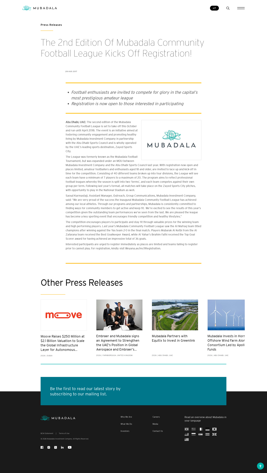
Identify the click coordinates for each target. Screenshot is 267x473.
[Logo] (58, 418)
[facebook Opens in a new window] (42, 447)
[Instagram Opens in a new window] (48, 447)
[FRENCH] (200, 429)
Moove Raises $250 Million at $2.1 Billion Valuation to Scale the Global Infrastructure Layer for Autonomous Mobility (63, 343)
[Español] (200, 434)
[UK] (214, 434)
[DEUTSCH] (207, 429)
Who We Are (126, 417)
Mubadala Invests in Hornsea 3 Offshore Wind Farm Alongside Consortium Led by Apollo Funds (230, 342)
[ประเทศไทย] (207, 434)
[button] (260, 466)
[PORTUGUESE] (186, 429)
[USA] (186, 439)
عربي (214, 8)
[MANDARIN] (193, 429)
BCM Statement (47, 433)
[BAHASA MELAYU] (186, 434)
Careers (156, 417)
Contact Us (158, 431)
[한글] (214, 429)
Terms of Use (64, 433)
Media (155, 424)
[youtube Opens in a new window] (69, 447)
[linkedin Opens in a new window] (62, 447)
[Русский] (193, 434)
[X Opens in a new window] (55, 447)
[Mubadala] (39, 8)
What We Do (126, 424)
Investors (125, 431)
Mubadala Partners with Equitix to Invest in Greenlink (173, 338)
